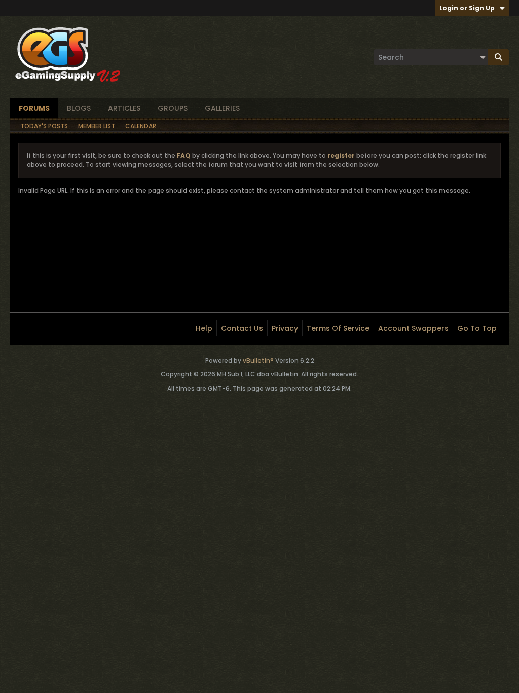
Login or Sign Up (467, 8)
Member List (96, 126)
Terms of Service (338, 328)
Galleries (222, 108)
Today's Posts (44, 126)
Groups (173, 108)
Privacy (285, 328)
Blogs (79, 108)
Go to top (477, 328)
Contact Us (242, 328)
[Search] (498, 57)
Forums (34, 108)
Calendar (140, 126)
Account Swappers (413, 328)
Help (204, 328)
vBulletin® (258, 360)
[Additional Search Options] (482, 57)
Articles (124, 108)
